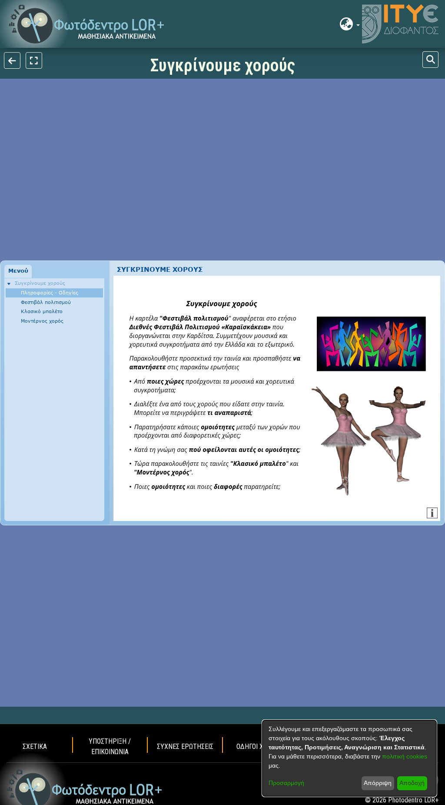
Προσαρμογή (286, 782)
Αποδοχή (412, 782)
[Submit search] (430, 59)
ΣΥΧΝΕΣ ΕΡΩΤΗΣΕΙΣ (185, 746)
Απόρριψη (378, 782)
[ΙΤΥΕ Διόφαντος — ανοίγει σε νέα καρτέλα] (400, 23)
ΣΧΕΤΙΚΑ (35, 746)
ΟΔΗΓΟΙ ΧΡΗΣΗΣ (259, 746)
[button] (87, 24)
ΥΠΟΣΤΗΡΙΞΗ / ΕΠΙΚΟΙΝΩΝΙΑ (110, 746)
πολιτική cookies (404, 756)
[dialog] (349, 758)
